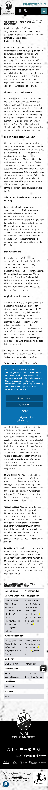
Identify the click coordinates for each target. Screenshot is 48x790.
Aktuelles (9, 773)
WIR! (20, 773)
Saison (15, 773)
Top (4, 773)
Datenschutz (16, 775)
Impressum (7, 775)
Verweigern (24, 404)
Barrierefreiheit (17, 777)
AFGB (28, 775)
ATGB (23, 775)
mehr (25, 410)
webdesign (26, 779)
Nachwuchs (27, 773)
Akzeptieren (24, 398)
